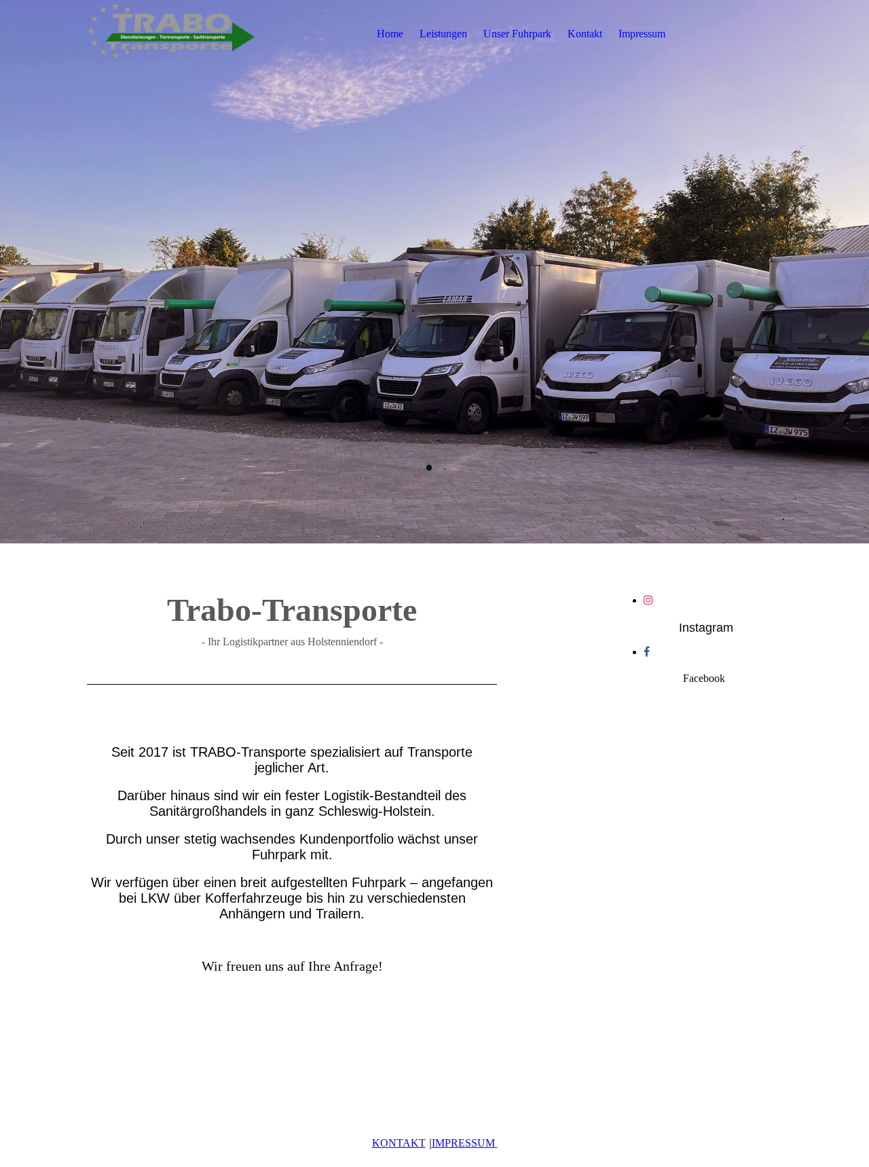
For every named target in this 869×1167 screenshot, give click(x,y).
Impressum (641, 33)
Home (390, 33)
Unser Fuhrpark (517, 33)
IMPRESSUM (465, 1143)
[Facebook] (647, 652)
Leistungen (443, 33)
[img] (172, 34)
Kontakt (585, 33)
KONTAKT (399, 1143)
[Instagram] (648, 600)
